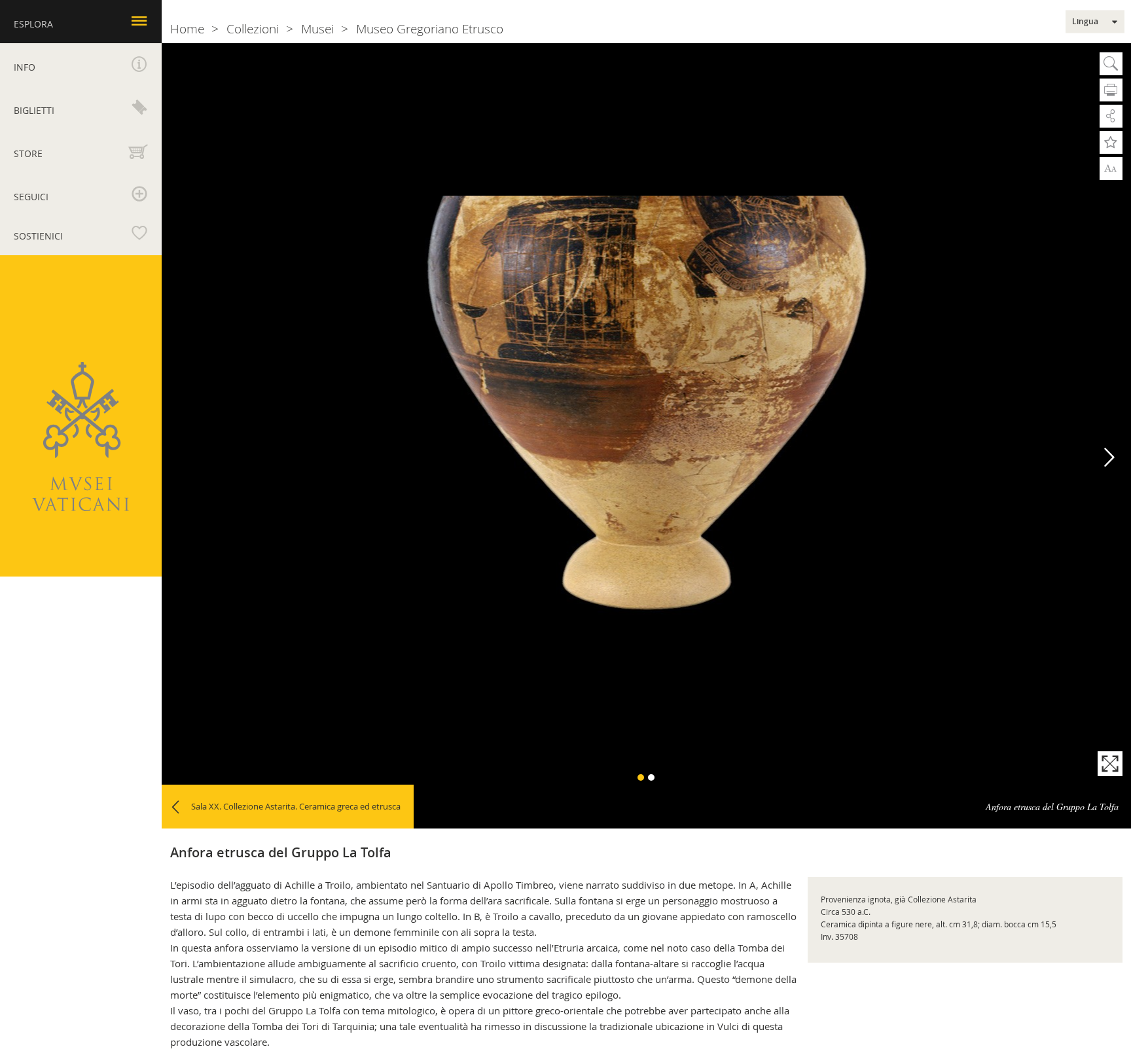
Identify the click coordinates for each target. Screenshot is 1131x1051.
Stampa (1111, 90)
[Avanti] (1109, 457)
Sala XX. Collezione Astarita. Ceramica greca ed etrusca (296, 806)
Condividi (1111, 116)
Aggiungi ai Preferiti (1111, 142)
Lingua (1085, 21)
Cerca (1111, 63)
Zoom (1111, 167)
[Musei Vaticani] (80, 437)
